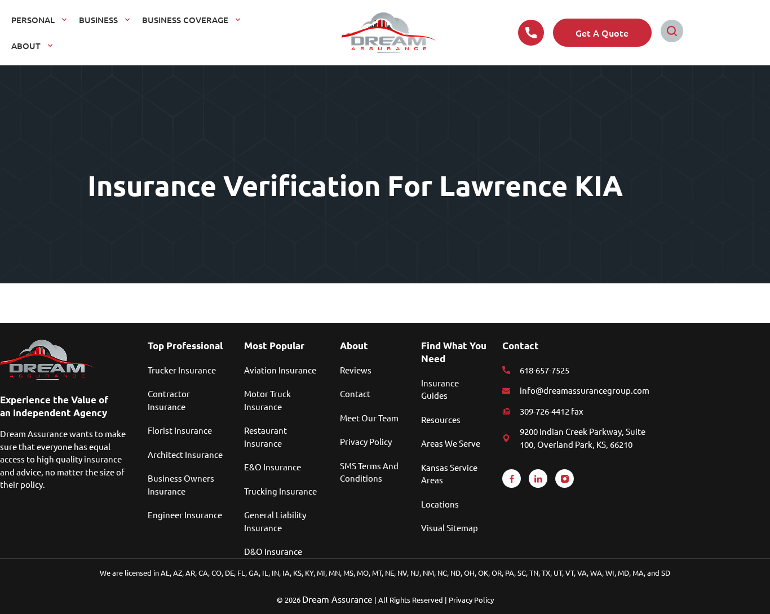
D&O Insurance (273, 551)
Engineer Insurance (185, 514)
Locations (440, 504)
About (26, 45)
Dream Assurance (337, 598)
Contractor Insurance (169, 399)
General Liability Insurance (275, 520)
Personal (33, 19)
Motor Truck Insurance (267, 399)
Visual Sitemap (449, 527)
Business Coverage (185, 19)
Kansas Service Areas (449, 473)
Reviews (355, 369)
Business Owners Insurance (181, 484)
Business (98, 19)
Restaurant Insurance (265, 436)
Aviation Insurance (280, 369)
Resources (441, 419)
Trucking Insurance (280, 491)
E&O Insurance (272, 466)
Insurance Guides (440, 389)
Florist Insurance (180, 430)
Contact (355, 393)
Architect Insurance (185, 454)
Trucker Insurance (182, 369)
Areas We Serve (450, 443)
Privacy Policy (366, 441)
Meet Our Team (369, 417)
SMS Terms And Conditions (369, 471)
